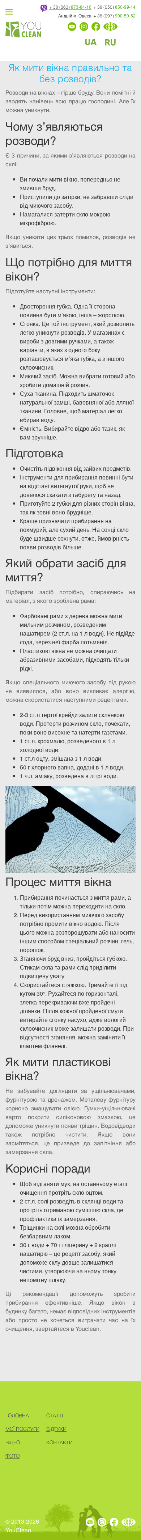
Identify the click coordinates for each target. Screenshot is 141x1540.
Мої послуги (22, 1429)
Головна (17, 1415)
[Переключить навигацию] (9, 12)
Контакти (59, 1442)
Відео (12, 1442)
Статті (54, 1415)
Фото (12, 1456)
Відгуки (56, 1429)
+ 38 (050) (114, 6)
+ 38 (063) (70, 6)
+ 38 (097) (114, 15)
